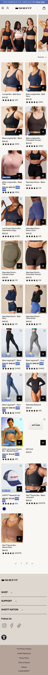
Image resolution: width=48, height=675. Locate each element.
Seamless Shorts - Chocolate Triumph (33, 273)
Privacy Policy (24, 658)
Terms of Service (24, 663)
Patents (24, 667)
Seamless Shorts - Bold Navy (11, 317)
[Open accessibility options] (4, 637)
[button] (2, 8)
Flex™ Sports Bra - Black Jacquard (35, 496)
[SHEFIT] (23, 8)
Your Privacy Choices (24, 649)
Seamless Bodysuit (33, 405)
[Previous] (16, 563)
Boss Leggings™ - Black (11, 360)
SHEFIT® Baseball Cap (11, 495)
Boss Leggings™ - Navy (11, 405)
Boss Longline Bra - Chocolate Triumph (33, 139)
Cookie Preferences (24, 654)
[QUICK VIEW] (19, 87)
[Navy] (4, 509)
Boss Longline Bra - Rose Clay (12, 183)
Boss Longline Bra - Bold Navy (35, 95)
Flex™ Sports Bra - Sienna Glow (9, 546)
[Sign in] (7, 8)
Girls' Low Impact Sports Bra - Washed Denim (12, 450)
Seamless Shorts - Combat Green (9, 273)
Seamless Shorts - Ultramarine (33, 317)
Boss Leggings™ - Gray (35, 360)
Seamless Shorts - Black (35, 182)
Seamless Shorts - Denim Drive (33, 229)
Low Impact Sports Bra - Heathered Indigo (11, 229)
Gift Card (29, 449)
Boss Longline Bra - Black (12, 138)
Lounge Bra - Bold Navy (11, 94)
